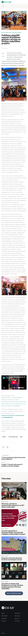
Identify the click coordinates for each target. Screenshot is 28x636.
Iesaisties (17, 613)
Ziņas (19, 32)
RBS (21, 436)
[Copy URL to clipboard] (3, 56)
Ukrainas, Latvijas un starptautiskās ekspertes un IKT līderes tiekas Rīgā (12, 505)
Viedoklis (4, 618)
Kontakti (17, 621)
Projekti (15, 32)
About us (17, 618)
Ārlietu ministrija (13, 436)
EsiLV (10, 32)
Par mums (17, 616)
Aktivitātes (5, 32)
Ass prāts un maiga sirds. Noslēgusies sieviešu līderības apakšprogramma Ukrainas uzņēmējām (12, 586)
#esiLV (4, 436)
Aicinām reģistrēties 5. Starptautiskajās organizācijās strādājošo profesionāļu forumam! (13, 532)
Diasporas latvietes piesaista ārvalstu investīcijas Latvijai (11, 559)
